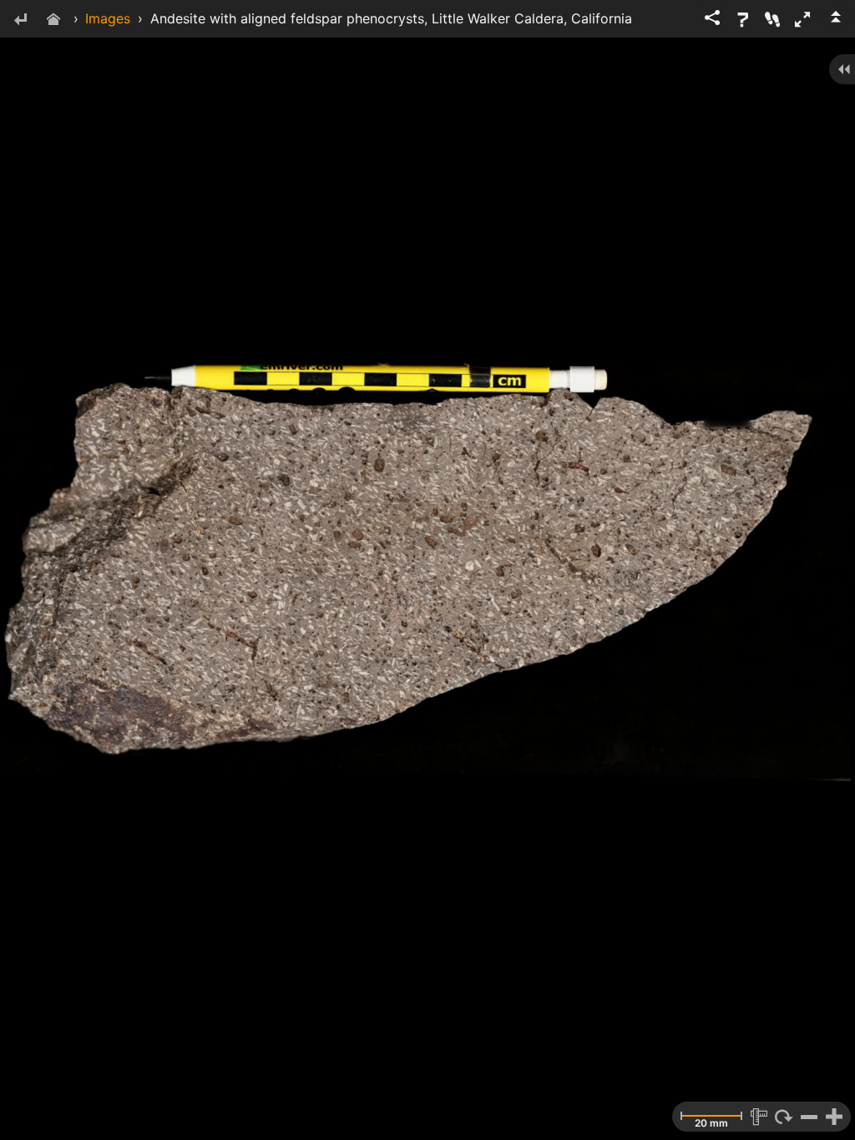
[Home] (53, 20)
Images (107, 18)
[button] (802, 19)
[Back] (20, 20)
